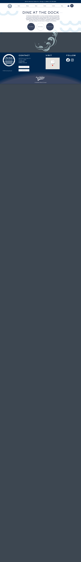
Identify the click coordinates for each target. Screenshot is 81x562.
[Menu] (72, 5)
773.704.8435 (53, 1)
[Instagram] (72, 60)
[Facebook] (68, 60)
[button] (68, 6)
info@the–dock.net (23, 62)
